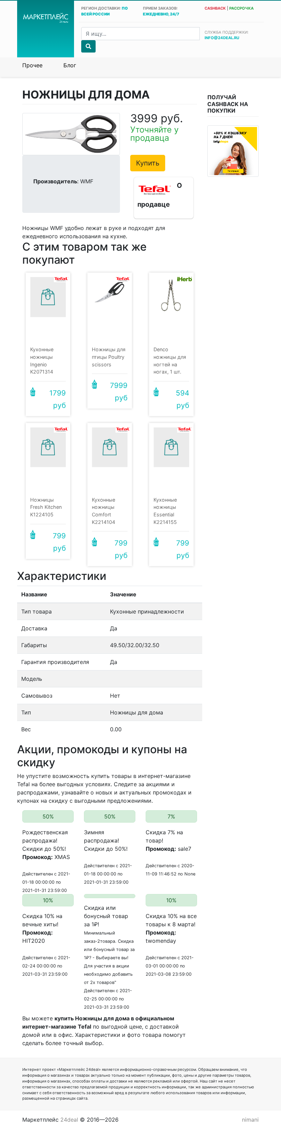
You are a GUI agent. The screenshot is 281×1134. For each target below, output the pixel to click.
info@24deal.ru (222, 37)
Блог (69, 65)
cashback (215, 8)
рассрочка (241, 8)
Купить (147, 163)
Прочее (32, 65)
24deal (69, 1119)
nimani (250, 1119)
